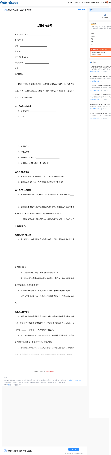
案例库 (105, 2)
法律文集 (87, 2)
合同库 (70, 2)
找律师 (93, 2)
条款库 (75, 2)
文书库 (81, 2)
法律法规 (99, 2)
